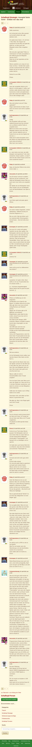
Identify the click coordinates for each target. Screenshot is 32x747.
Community (11, 11)
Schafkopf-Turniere (7, 721)
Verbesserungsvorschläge (9, 716)
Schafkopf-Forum (8, 696)
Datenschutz (27, 743)
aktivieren (18, 8)
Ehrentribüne (25, 11)
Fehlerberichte (6, 718)
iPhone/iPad (4, 740)
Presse (13, 743)
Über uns (8, 743)
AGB (22, 743)
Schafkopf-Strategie (9, 17)
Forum (18, 11)
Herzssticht (12, 174)
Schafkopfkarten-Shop (25, 740)
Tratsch (4, 710)
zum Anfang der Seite (15, 692)
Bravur (11, 428)
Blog (9, 740)
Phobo (11, 27)
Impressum (16, 745)
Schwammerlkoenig (14, 571)
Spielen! (3, 11)
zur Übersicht (4, 692)
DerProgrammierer (14, 115)
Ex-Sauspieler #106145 (15, 82)
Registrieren (6, 8)
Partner (17, 743)
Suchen (5, 733)
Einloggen (26, 8)
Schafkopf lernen (15, 740)
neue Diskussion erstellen (9, 699)
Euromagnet (13, 226)
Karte (3, 743)
